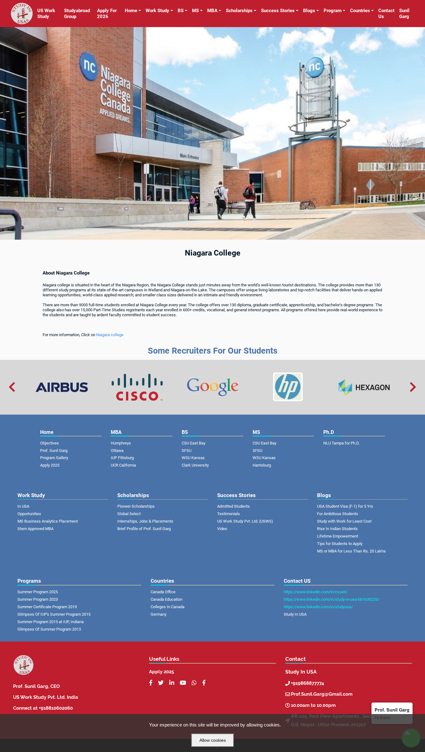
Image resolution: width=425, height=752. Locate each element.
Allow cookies (212, 740)
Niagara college (110, 334)
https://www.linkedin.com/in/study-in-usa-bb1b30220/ (331, 599)
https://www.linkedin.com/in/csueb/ (316, 592)
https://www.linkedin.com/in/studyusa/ (318, 606)
